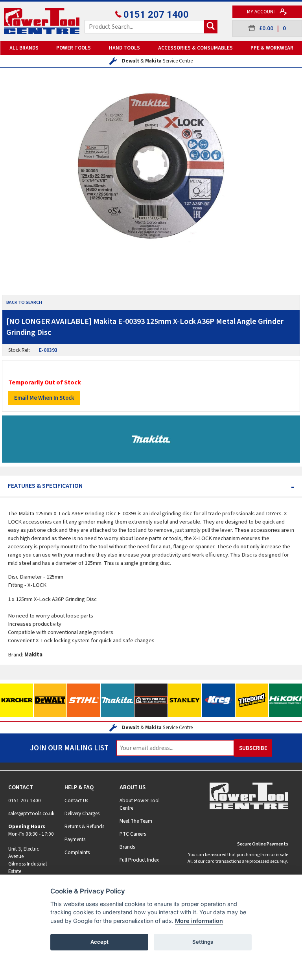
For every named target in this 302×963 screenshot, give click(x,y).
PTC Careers (133, 834)
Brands (127, 847)
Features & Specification (151, 486)
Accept (99, 942)
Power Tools (73, 47)
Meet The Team (136, 821)
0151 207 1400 (156, 14)
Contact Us (76, 800)
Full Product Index (139, 860)
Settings (202, 942)
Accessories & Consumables (195, 47)
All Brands (24, 47)
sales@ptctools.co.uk (31, 813)
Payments (74, 839)
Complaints (77, 852)
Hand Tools (124, 47)
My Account (262, 11)
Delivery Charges (81, 813)
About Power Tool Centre (140, 804)
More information (199, 920)
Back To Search (24, 302)
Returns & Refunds (84, 826)
